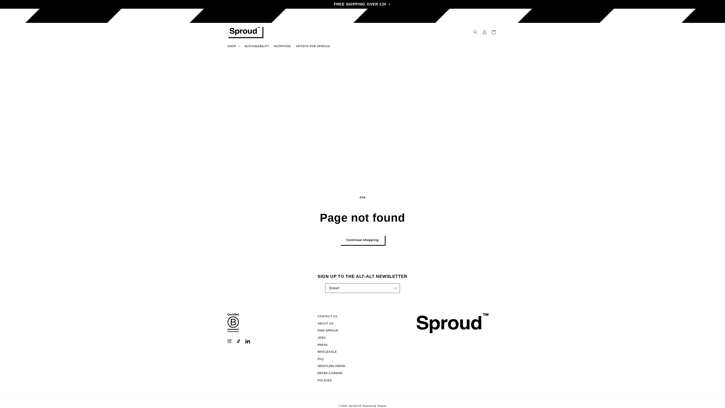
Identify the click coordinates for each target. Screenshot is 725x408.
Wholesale (327, 351)
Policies (325, 380)
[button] (233, 46)
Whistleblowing (332, 366)
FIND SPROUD (328, 330)
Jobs (322, 337)
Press (323, 344)
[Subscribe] (395, 288)
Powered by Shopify (374, 406)
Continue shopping (362, 240)
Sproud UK (355, 406)
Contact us (327, 316)
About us (325, 323)
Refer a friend (330, 373)
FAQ (321, 359)
